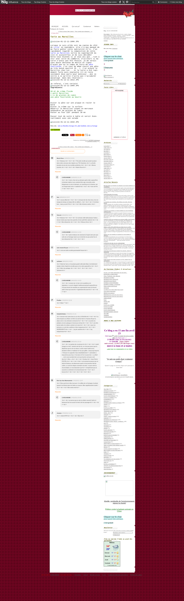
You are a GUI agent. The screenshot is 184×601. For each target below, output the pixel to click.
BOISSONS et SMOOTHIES (111, 274)
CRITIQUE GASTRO (109, 431)
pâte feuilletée (82, 126)
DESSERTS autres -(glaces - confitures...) (114, 421)
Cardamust (87, 26)
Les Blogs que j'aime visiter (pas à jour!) (113, 289)
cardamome (116, 137)
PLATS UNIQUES (108, 308)
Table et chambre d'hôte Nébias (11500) (113, 445)
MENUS (106, 447)
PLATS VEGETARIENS (109, 310)
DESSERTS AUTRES (109, 277)
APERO (106, 428)
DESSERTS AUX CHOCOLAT (111, 279)
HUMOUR (106, 418)
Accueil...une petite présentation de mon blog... (115, 272)
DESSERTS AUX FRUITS (110, 281)
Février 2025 (107, 176)
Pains (105, 299)
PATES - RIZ (107, 413)
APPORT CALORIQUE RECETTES (112, 465)
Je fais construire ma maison (111, 448)
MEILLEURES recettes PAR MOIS (112, 450)
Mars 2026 (106, 154)
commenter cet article (92, 141)
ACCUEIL (65, 26)
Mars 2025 (106, 175)
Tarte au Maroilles (61, 37)
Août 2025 (106, 166)
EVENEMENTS (107, 399)
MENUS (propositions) (109, 293)
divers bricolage (107, 469)
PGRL (105, 452)
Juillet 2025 (107, 168)
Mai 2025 (106, 171)
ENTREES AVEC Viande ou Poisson (113, 402)
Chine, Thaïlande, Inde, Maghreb (112, 276)
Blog (105, 30)
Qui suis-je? (76, 26)
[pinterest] (127, 2)
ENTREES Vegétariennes (94, 140)
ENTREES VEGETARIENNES (111, 282)
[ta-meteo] (112, 564)
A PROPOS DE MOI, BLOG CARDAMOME (114, 243)
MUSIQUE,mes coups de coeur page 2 (113, 296)
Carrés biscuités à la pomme (111, 194)
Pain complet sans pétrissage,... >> (83, 31)
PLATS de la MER (108, 306)
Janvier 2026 (107, 158)
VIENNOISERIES (108, 316)
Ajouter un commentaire (67, 151)
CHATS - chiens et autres (110, 416)
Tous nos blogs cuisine (109, 2)
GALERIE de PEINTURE (110, 440)
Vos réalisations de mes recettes (112, 459)
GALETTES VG (107, 460)
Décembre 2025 (108, 159)
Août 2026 (106, 146)
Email (105, 532)
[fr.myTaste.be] (108, 75)
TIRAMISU (106, 315)
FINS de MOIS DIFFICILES (110, 286)
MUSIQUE (55, 26)
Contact (106, 40)
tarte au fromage (92, 126)
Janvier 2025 (107, 178)
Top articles (77, 575)
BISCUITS (106, 433)
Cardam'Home (107, 441)
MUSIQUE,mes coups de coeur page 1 (113, 294)
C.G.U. (104, 575)
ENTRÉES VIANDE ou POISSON (112, 284)
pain (105, 423)
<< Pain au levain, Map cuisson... (66, 31)
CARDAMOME (54, 575)
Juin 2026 (106, 149)
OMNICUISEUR (107, 298)
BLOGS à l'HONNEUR (109, 464)
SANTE (105, 404)
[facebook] (120, 2)
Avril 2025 (106, 173)
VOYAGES (106, 426)
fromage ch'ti (73, 126)
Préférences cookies (136, 575)
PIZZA (105, 406)
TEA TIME (106, 313)
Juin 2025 (106, 169)
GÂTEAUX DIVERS (108, 390)
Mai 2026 (106, 151)
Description (107, 34)
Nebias (111, 542)
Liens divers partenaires (109, 291)
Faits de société (107, 455)
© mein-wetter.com (112, 565)
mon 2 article (113, 336)
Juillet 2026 (107, 147)
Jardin (105, 462)
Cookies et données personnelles (118, 575)
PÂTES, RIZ (107, 301)
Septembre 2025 (108, 164)
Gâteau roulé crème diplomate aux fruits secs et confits (117, 227)
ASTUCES (106, 424)
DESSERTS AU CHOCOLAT (110, 419)
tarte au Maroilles (63, 126)
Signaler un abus (95, 575)
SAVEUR (106, 414)
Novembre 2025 (108, 161)
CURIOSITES (107, 436)
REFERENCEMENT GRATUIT (111, 311)
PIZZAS (106, 303)
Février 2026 (107, 156)
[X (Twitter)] (123, 2)
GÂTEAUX (106, 288)
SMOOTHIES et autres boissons (112, 443)
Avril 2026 (106, 152)
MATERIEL (106, 457)
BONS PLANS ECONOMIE (110, 435)
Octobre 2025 (107, 163)
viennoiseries (107, 467)
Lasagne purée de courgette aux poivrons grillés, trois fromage (119, 219)
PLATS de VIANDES (109, 397)
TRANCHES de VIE (108, 411)
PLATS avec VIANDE (109, 305)
